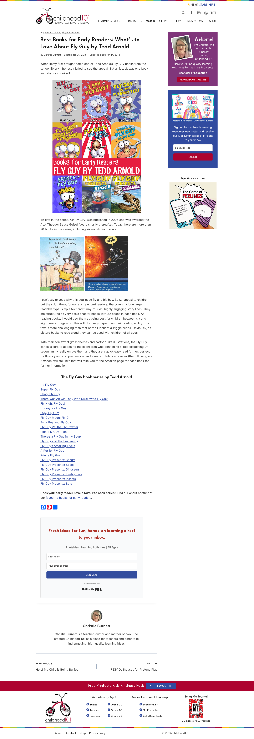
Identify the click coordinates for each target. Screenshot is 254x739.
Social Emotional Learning (150, 697)
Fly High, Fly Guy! (52, 403)
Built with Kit (92, 589)
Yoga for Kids (150, 705)
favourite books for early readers (68, 497)
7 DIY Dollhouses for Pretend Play (134, 666)
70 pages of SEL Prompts (196, 721)
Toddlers (94, 710)
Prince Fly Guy (50, 455)
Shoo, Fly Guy (50, 394)
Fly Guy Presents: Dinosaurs (60, 469)
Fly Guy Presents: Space (57, 465)
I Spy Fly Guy (49, 413)
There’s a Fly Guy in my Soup (60, 436)
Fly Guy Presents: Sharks (57, 460)
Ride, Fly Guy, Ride (53, 432)
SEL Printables (150, 710)
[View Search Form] (183, 13)
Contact (71, 733)
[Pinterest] (206, 12)
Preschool (95, 716)
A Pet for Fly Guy (52, 450)
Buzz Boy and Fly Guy (55, 422)
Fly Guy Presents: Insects (58, 479)
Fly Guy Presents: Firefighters (61, 474)
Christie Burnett (52, 54)
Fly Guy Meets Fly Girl (55, 417)
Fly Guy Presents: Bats (56, 483)
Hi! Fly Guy (48, 384)
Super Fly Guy (50, 389)
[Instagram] (198, 12)
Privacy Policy (97, 733)
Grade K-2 (116, 705)
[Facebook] (191, 12)
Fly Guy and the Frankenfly (59, 441)
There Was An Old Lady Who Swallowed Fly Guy (74, 399)
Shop (213, 21)
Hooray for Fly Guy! (53, 408)
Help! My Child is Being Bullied (57, 666)
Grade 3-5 (116, 710)
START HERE (207, 5)
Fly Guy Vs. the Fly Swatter (59, 427)
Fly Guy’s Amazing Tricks (57, 446)
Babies (93, 705)
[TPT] (213, 12)
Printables (134, 21)
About (58, 733)
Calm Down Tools (152, 716)
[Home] (41, 32)
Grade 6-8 (116, 716)
